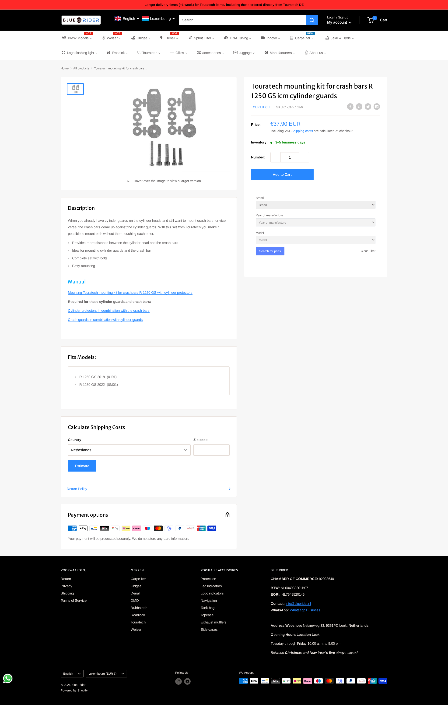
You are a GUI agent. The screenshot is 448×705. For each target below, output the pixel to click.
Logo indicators (212, 593)
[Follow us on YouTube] (187, 681)
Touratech (260, 107)
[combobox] (242, 20)
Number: (258, 157)
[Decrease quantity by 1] (275, 157)
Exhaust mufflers (214, 622)
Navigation (209, 600)
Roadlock (138, 615)
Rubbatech (139, 608)
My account (337, 22)
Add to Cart (282, 174)
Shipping (67, 593)
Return (66, 579)
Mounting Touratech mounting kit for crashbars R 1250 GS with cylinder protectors (130, 292)
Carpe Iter (138, 579)
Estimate (82, 466)
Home (65, 68)
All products (81, 68)
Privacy (66, 586)
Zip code (200, 440)
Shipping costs (302, 130)
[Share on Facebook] (350, 106)
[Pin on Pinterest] (359, 106)
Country (74, 440)
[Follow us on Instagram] (178, 681)
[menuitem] (77, 38)
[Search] (312, 20)
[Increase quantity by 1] (304, 157)
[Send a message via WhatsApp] (7, 678)
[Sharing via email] (377, 106)
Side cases (209, 629)
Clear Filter (368, 250)
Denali (135, 593)
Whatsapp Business (305, 610)
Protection (208, 579)
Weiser (136, 629)
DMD (135, 600)
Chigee (136, 586)
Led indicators (211, 586)
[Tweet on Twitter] (368, 106)
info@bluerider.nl (298, 603)
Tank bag (207, 608)
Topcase (207, 615)
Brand (260, 197)
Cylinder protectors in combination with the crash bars (109, 310)
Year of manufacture (269, 215)
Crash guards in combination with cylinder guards (105, 320)
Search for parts (270, 251)
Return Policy (77, 489)
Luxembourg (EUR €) (102, 673)
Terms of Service (74, 600)
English (68, 673)
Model (260, 232)
